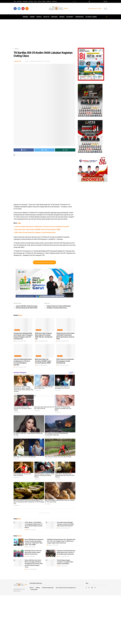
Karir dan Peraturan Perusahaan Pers (66, 587)
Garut (15, 1)
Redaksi (38, 587)
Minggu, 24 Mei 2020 (53, 545)
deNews (32, 17)
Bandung (31, 1)
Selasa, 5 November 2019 (64, 528)
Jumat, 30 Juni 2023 (30, 529)
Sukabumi (49, 1)
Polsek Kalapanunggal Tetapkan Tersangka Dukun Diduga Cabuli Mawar (65, 561)
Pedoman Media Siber (48, 587)
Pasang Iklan (34, 589)
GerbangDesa (79, 17)
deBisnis (61, 17)
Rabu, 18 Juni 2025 (30, 546)
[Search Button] (89, 1)
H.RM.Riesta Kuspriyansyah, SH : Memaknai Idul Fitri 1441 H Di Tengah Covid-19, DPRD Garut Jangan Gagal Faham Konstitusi (61, 541)
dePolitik (46, 17)
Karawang (19, 1)
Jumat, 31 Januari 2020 (30, 61)
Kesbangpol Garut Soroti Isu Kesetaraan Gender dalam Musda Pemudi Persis (33, 552)
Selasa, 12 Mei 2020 (62, 565)
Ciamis (35, 1)
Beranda (25, 17)
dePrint (32, 587)
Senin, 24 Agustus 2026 (20, 341)
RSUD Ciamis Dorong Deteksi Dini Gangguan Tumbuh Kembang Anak (35, 232)
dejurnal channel (91, 17)
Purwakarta (25, 1)
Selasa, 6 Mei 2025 (30, 556)
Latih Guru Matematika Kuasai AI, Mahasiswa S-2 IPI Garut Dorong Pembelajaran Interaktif (42, 226)
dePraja (39, 17)
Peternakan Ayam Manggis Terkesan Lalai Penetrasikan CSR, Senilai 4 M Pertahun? (65, 524)
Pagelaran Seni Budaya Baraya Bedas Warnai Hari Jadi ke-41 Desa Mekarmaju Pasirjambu (66, 552)
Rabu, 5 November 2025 (63, 556)
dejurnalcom (18, 61)
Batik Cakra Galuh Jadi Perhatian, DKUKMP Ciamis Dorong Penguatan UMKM (37, 229)
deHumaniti (69, 17)
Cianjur (39, 1)
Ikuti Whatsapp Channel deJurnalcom (44, 262)
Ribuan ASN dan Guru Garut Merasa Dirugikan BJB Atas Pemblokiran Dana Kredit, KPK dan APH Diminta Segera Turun (33, 563)
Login (106, 1)
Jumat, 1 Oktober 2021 (31, 569)
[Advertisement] (60, 34)
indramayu (54, 1)
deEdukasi (54, 17)
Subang (44, 1)
